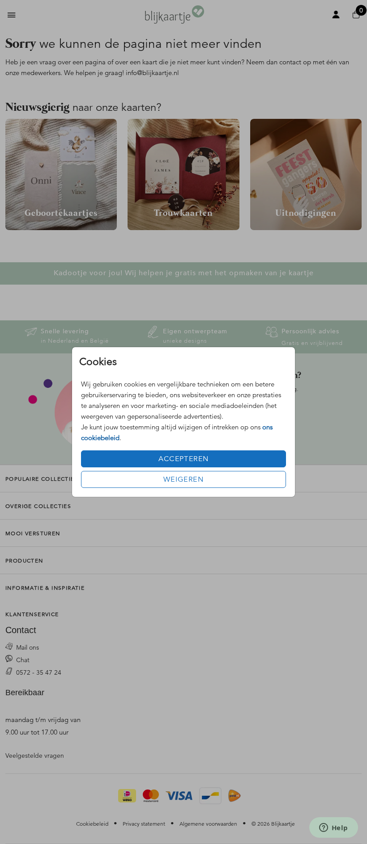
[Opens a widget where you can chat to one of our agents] (333, 828)
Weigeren (183, 479)
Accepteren (183, 458)
